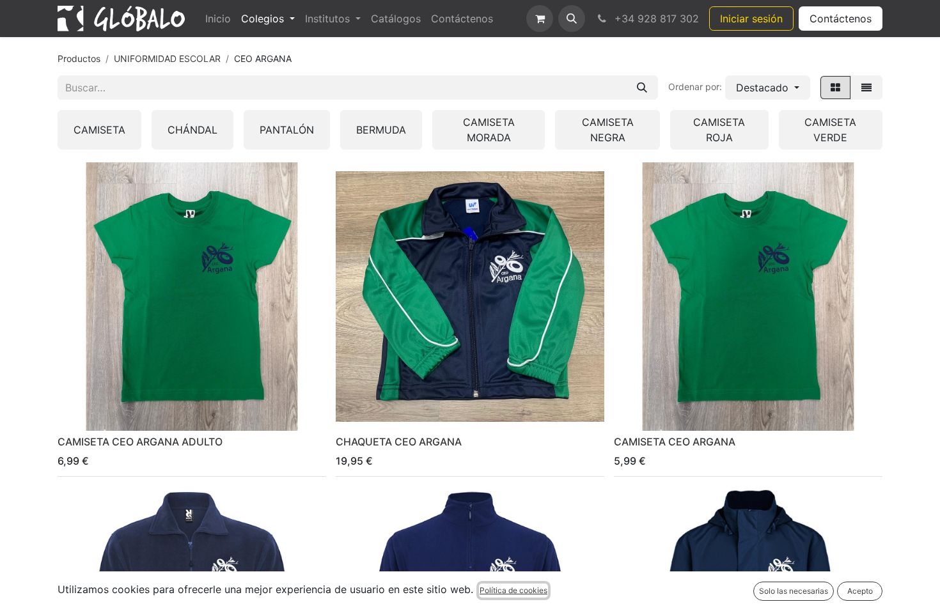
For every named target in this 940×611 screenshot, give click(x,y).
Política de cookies (513, 590)
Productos (79, 58)
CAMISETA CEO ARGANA (674, 441)
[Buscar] (642, 87)
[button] (571, 18)
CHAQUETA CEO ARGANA (399, 441)
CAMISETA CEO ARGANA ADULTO (140, 441)
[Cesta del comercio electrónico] (539, 18)
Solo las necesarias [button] (793, 591)
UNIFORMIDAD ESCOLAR (167, 58)
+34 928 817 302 (655, 18)
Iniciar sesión (751, 18)
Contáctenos (841, 18)
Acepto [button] (860, 591)
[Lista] (866, 87)
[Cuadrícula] (835, 87)
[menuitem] (218, 18)
